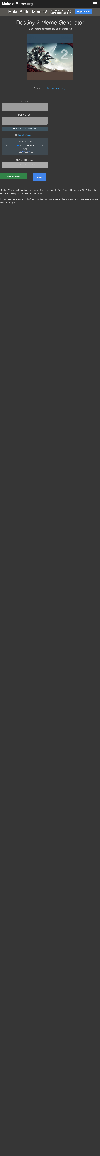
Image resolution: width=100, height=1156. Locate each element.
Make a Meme (17, 3)
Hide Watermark (24, 135)
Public (21, 145)
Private (32, 145)
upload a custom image (55, 88)
